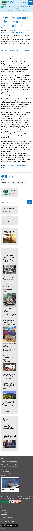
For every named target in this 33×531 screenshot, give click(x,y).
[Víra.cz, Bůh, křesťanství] (8, 2)
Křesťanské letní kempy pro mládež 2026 (9, 231)
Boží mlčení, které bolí (9, 437)
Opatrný (9, 15)
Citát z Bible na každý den (19, 10)
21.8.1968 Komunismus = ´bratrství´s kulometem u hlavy (8, 288)
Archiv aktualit (6, 411)
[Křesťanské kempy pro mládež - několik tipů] (9, 238)
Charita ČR (3, 496)
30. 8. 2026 (10, 211)
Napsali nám (4, 514)
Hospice (9, 496)
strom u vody (11, 193)
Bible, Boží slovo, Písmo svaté (16, 182)
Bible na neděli (8, 209)
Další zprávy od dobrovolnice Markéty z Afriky (9, 322)
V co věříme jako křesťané (7, 521)
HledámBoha (8, 498)
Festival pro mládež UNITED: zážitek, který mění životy (9, 358)
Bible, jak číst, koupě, (25, 30)
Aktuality (6, 250)
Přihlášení (6, 219)
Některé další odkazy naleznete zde (21, 498)
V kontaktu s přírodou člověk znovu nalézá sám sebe (9, 386)
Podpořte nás (4, 515)
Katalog (3, 519)
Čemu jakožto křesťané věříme (9, 427)
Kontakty (3, 510)
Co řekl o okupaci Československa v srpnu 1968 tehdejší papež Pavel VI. (9, 259)
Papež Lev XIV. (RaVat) (17, 496)
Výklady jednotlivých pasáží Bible (12, 32)
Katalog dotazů (12, 30)
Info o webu (4, 512)
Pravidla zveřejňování (6, 517)
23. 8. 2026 (5, 211)
